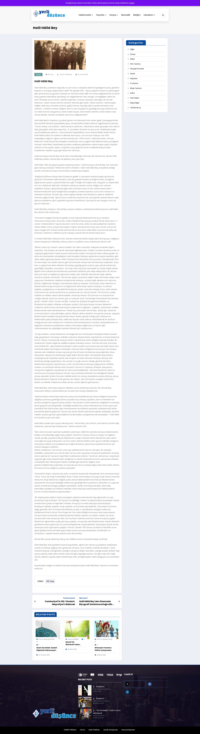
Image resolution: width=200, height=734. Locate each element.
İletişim (137, 14)
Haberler (133, 78)
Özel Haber (134, 98)
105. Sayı (50, 74)
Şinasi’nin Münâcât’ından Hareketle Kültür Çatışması (73, 643)
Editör (132, 59)
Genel (132, 73)
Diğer (132, 49)
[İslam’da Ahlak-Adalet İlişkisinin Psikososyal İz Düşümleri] (48, 629)
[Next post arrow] (119, 601)
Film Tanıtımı (135, 64)
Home (82, 730)
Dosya (112, 14)
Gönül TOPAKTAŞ (66, 74)
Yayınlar (100, 14)
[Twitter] (134, 684)
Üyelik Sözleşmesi (110, 730)
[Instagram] (134, 691)
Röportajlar (134, 103)
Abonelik (125, 14)
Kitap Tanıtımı (136, 88)
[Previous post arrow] (35, 601)
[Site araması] (163, 15)
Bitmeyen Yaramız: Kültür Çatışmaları (103, 649)
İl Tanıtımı (134, 83)
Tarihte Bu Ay (135, 107)
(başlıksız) (100, 686)
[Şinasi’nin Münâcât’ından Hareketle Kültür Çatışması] (77, 629)
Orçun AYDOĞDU (73, 639)
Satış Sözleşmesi (128, 730)
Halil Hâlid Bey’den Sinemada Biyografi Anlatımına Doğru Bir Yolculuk (95, 603)
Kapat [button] (131, 3)
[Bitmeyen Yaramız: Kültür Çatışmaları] (106, 629)
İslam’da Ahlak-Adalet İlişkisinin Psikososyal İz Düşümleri (46, 649)
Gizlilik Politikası (70, 730)
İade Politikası (94, 730)
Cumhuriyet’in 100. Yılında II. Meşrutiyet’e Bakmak (60, 603)
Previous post (69, 598)
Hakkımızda (85, 14)
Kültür (132, 93)
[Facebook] (157, 684)
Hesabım (148, 14)
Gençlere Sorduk (137, 69)
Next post (83, 598)
